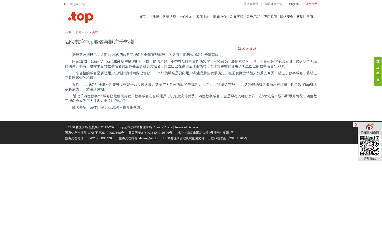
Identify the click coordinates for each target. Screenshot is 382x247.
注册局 (154, 17)
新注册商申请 (273, 4)
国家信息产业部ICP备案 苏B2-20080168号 (94, 132)
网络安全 (286, 17)
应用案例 (270, 17)
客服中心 (203, 17)
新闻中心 (219, 17)
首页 (142, 17)
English (294, 4)
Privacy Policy (162, 127)
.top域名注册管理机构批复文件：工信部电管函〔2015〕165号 (205, 138)
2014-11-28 (249, 48)
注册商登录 (251, 4)
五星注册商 (304, 17)
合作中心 (186, 17)
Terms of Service (186, 127)
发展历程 (236, 17)
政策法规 (169, 17)
